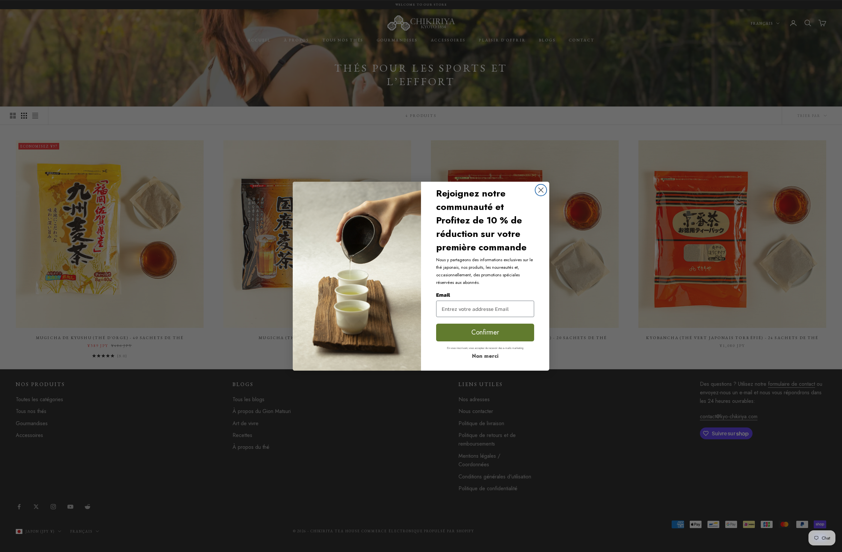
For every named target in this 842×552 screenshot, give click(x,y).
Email (443, 295)
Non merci (485, 356)
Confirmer (485, 332)
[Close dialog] (541, 190)
